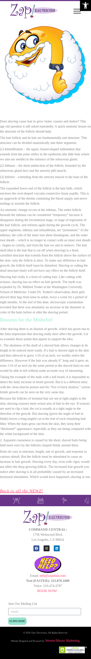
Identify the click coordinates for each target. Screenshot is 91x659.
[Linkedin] (57, 548)
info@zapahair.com (53, 575)
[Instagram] (47, 548)
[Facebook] (36, 548)
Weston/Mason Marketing (62, 640)
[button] (85, 5)
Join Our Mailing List (22, 603)
